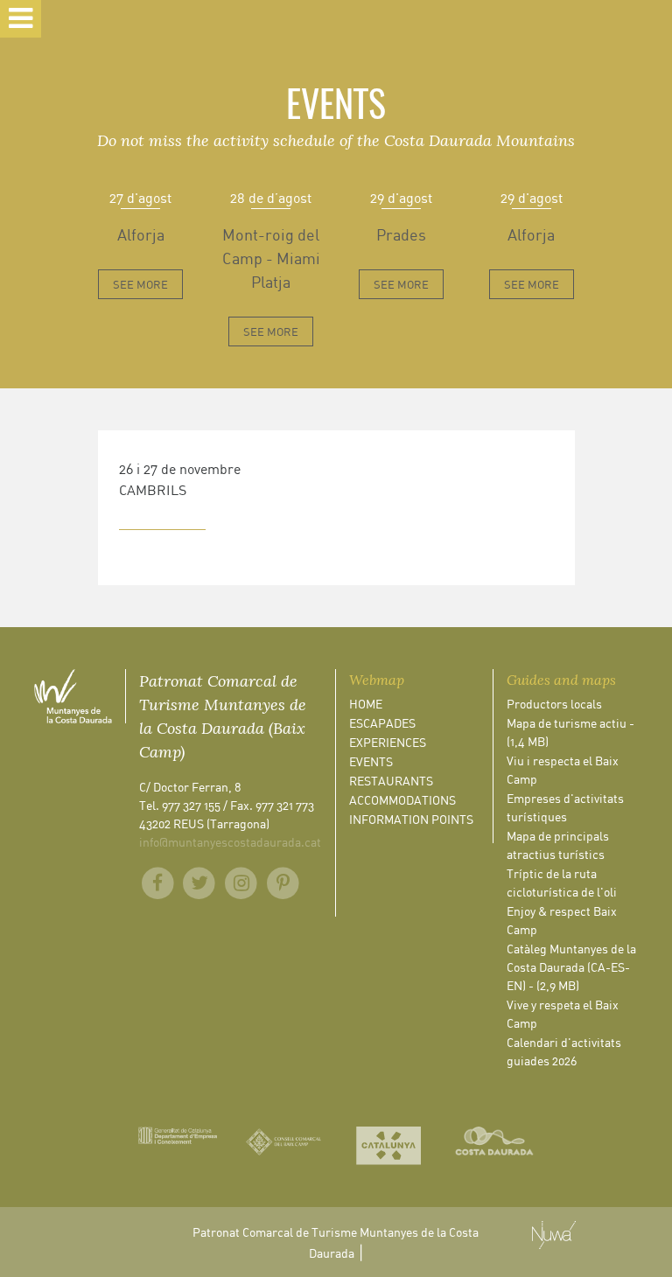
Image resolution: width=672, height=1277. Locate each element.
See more (140, 284)
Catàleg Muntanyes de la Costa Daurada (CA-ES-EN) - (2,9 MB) (571, 967)
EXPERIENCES (387, 742)
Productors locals (554, 703)
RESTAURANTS (391, 780)
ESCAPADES (382, 722)
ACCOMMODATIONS (402, 799)
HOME (365, 703)
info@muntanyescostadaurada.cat (230, 841)
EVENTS (371, 761)
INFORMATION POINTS (411, 819)
